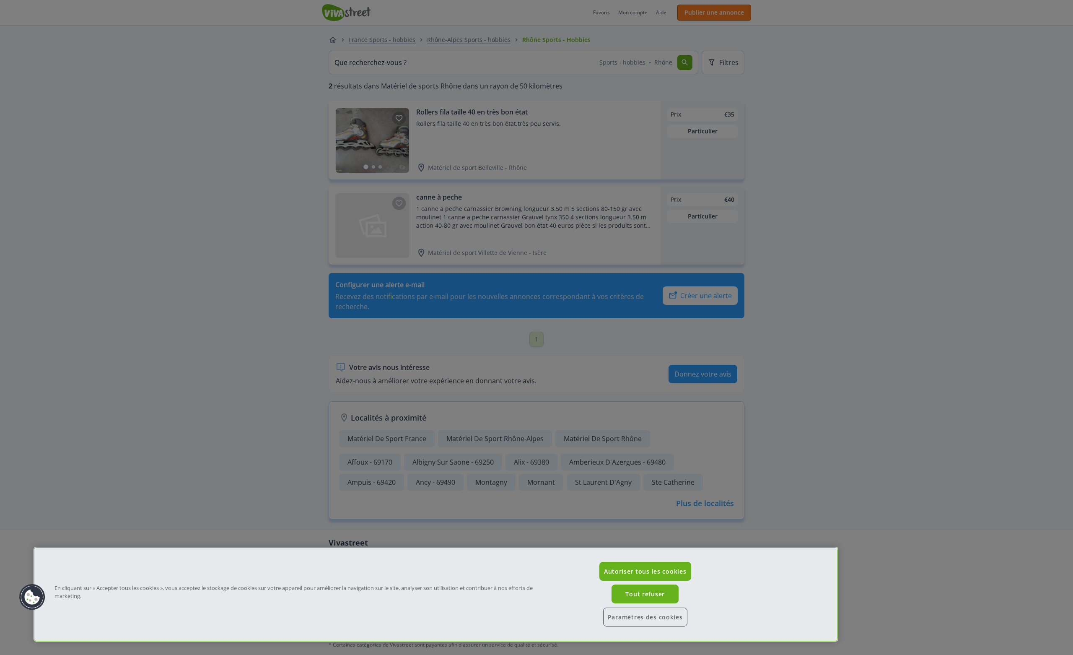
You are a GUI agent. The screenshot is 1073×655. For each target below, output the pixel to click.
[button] (32, 597)
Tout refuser (645, 594)
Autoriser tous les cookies (645, 571)
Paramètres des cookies (645, 617)
